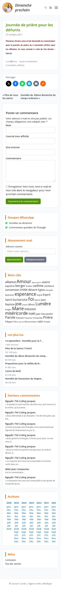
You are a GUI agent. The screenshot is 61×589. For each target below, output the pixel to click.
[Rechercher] (45, 7)
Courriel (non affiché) (17, 136)
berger (20, 285)
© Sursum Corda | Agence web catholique (30, 583)
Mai (9, 519)
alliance (10, 282)
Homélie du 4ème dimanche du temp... (26, 355)
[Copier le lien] (43, 83)
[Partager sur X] (8, 83)
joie (18, 303)
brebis (29, 286)
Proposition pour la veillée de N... (23, 363)
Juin (9, 522)
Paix (43, 313)
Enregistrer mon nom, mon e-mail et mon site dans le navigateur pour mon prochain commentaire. (28, 190)
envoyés (49, 290)
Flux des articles (13, 563)
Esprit (39, 294)
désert (32, 290)
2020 (53, 502)
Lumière (43, 304)
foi (31, 299)
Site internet (13, 147)
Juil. (9, 525)
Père (15, 321)
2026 (8, 502)
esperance (25, 294)
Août (9, 528)
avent (46, 282)
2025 (16, 502)
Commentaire (13, 158)
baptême (10, 285)
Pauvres (28, 317)
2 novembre (11, 65)
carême (38, 286)
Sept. (16, 531)
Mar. (9, 513)
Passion (20, 317)
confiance (49, 285)
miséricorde (16, 313)
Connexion (10, 559)
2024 (23, 502)
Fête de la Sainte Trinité (18, 348)
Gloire (37, 300)
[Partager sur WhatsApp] (22, 83)
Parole (10, 317)
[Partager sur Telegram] (29, 83)
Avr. (9, 516)
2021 (46, 502)
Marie (18, 308)
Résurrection (31, 321)
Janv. (9, 506)
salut (40, 321)
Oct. (16, 535)
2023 (31, 502)
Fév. (9, 509)
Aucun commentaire (28, 61)
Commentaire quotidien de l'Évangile (27, 227)
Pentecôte (38, 317)
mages (8, 309)
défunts (21, 65)
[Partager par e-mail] (36, 83)
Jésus (31, 304)
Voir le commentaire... (15, 472)
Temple (46, 321)
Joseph (25, 305)
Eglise (41, 290)
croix (24, 289)
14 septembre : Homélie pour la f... (24, 340)
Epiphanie (9, 295)
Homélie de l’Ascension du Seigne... (24, 378)
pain (38, 313)
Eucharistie (20, 300)
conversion (12, 290)
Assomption (36, 282)
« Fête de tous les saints (10, 97)
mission (30, 309)
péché (21, 322)
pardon (49, 313)
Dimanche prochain (23, 7)
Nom (8, 125)
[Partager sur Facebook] (15, 83)
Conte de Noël (13, 371)
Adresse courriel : (14, 246)
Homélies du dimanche (20, 223)
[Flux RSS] (50, 7)
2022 (38, 502)
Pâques (9, 321)
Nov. (16, 538)
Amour (24, 281)
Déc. (16, 541)
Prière (48, 317)
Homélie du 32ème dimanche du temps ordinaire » (38, 97)
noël (31, 313)
